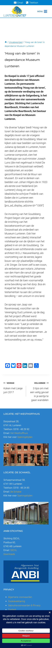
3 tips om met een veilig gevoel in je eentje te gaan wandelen (39, 392)
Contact (12, 609)
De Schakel (15, 491)
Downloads (9, 554)
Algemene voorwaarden (20, 597)
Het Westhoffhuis (19, 433)
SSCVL (13, 550)
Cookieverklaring (16, 601)
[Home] (6, 42)
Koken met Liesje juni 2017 (13, 388)
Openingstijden (24, 437)
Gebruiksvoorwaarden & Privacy (24, 605)
